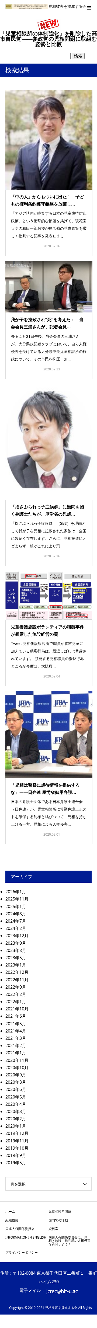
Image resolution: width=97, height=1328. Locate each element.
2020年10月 (17, 1067)
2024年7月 (15, 921)
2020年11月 (17, 1060)
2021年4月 (15, 1031)
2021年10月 (17, 1009)
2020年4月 (15, 1104)
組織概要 (11, 1220)
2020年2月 (15, 1119)
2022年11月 (17, 980)
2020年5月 (15, 1097)
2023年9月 (15, 943)
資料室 (53, 1228)
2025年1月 (15, 906)
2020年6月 (15, 1089)
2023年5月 (15, 958)
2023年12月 (17, 935)
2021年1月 (15, 1053)
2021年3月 (15, 1038)
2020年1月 (15, 1126)
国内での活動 (58, 1220)
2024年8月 (15, 914)
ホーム (10, 1211)
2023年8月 (15, 950)
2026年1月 (15, 892)
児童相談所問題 (59, 1211)
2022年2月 (15, 994)
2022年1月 (15, 1001)
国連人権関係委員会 (19, 1228)
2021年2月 (15, 1045)
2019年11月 (17, 1141)
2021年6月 (15, 1016)
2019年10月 (17, 1148)
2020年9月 (15, 1075)
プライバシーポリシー (21, 1252)
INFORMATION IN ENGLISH (25, 1237)
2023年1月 (15, 965)
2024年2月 (15, 928)
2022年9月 (15, 987)
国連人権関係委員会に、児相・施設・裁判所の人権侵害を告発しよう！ (69, 1240)
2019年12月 (17, 1133)
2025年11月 (17, 899)
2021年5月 (15, 1024)
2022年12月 (17, 972)
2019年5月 (15, 1163)
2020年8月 (15, 1082)
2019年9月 (15, 1155)
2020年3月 (15, 1111)
